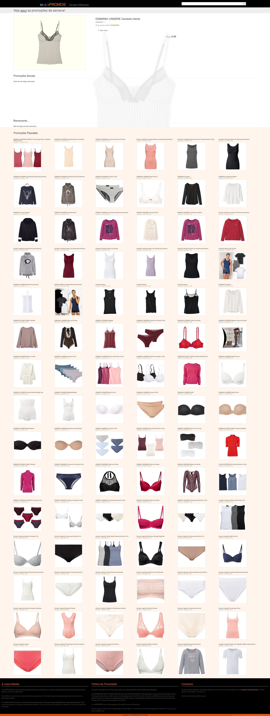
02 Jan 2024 (186, 250)
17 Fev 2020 (22, 250)
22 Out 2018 (104, 214)
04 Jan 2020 (145, 140)
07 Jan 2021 (186, 140)
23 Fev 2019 (63, 286)
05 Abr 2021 (227, 645)
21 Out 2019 (227, 214)
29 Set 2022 (104, 250)
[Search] (244, 3)
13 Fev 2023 (145, 250)
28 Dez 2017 (63, 322)
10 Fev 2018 (227, 250)
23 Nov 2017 (63, 178)
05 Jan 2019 (104, 140)
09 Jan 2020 (227, 502)
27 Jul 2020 (103, 573)
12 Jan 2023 (227, 140)
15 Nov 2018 (145, 214)
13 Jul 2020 (227, 537)
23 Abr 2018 (227, 358)
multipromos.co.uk (261, 715)
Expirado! (115, 25)
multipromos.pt (237, 715)
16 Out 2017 (227, 286)
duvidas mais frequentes (249, 690)
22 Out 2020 (63, 645)
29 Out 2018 (227, 430)
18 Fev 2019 (186, 214)
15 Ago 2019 (104, 502)
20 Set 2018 (104, 430)
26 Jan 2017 (186, 286)
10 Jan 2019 (22, 142)
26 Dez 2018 (63, 466)
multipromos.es (248, 715)
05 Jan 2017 (145, 286)
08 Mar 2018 (186, 358)
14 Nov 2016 (104, 286)
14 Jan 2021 (63, 250)
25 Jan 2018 (104, 178)
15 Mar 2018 (63, 214)
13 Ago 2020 (63, 609)
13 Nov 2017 (22, 178)
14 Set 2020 (227, 609)
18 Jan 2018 (63, 358)
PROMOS (57, 4)
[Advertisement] (201, 30)
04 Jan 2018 (63, 140)
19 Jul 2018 (21, 286)
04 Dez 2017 (22, 322)
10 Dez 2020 (186, 645)
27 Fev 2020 (145, 537)
